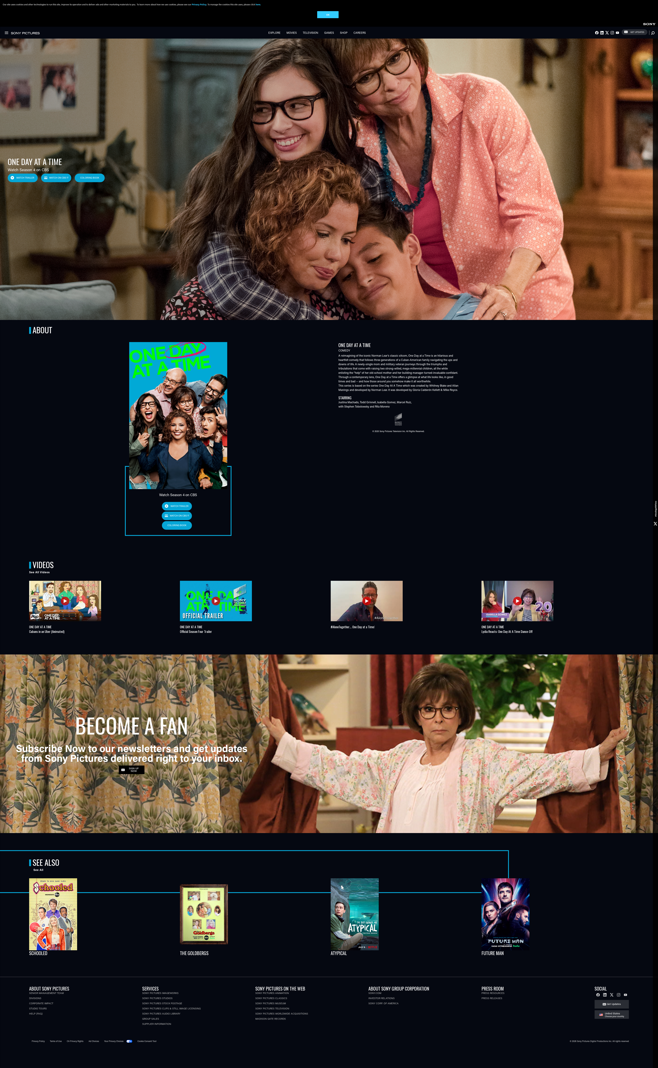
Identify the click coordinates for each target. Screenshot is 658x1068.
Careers (360, 32)
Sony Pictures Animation (272, 993)
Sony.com (374, 993)
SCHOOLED (38, 953)
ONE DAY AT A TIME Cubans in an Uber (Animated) (46, 629)
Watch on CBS (58, 177)
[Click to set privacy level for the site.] (131, 1041)
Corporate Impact (41, 1003)
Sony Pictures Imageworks (160, 993)
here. (258, 4)
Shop (344, 32)
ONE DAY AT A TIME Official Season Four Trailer (196, 629)
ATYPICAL (339, 953)
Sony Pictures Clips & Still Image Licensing (171, 1008)
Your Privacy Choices (114, 1041)
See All (38, 870)
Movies (292, 32)
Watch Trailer (25, 177)
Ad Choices (94, 1041)
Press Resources (493, 993)
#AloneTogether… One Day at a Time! (353, 626)
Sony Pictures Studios (157, 998)
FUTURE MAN (493, 953)
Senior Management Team (46, 993)
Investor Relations (381, 998)
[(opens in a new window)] (65, 601)
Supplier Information (156, 1023)
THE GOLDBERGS (194, 953)
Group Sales (150, 1018)
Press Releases (492, 998)
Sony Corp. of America (383, 1003)
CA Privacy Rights (75, 1041)
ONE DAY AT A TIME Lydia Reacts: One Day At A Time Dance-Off (507, 629)
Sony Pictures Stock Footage (162, 1003)
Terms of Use (56, 1041)
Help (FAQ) (36, 1013)
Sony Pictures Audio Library (161, 1013)
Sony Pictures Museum (270, 1003)
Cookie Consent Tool (146, 1041)
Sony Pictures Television (272, 1008)
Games (329, 32)
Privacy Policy (38, 1041)
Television (310, 32)
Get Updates (637, 32)
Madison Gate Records (270, 1018)
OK (328, 14)
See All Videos (39, 572)
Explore (274, 32)
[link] (649, 23)
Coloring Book (89, 177)
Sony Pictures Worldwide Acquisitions (281, 1013)
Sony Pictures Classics (271, 998)
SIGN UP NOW (134, 769)
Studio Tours (38, 1008)
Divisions (35, 998)
